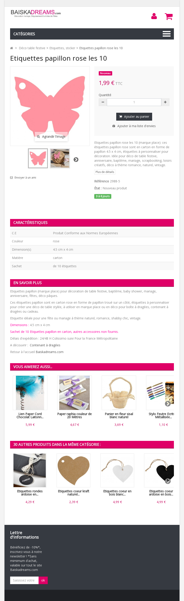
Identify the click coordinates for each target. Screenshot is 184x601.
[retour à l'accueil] (11, 48)
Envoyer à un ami (25, 177)
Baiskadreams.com (50, 352)
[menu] (154, 16)
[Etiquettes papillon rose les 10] (38, 158)
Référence (101, 181)
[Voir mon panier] (169, 16)
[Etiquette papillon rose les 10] (60, 158)
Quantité (105, 95)
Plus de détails (105, 172)
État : (98, 188)
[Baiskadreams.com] (36, 13)
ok (43, 580)
